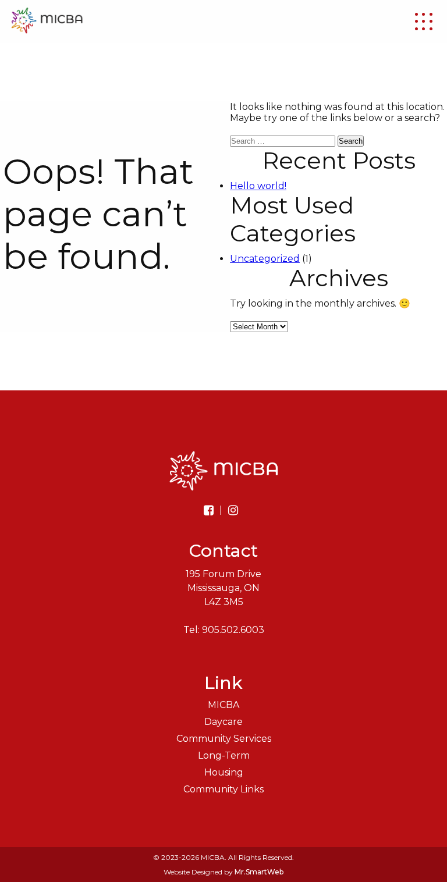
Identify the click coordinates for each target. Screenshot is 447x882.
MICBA (223, 704)
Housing (223, 772)
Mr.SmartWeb (259, 871)
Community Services (223, 738)
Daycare (223, 721)
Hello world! (258, 185)
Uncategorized (265, 258)
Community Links (223, 789)
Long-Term (224, 755)
